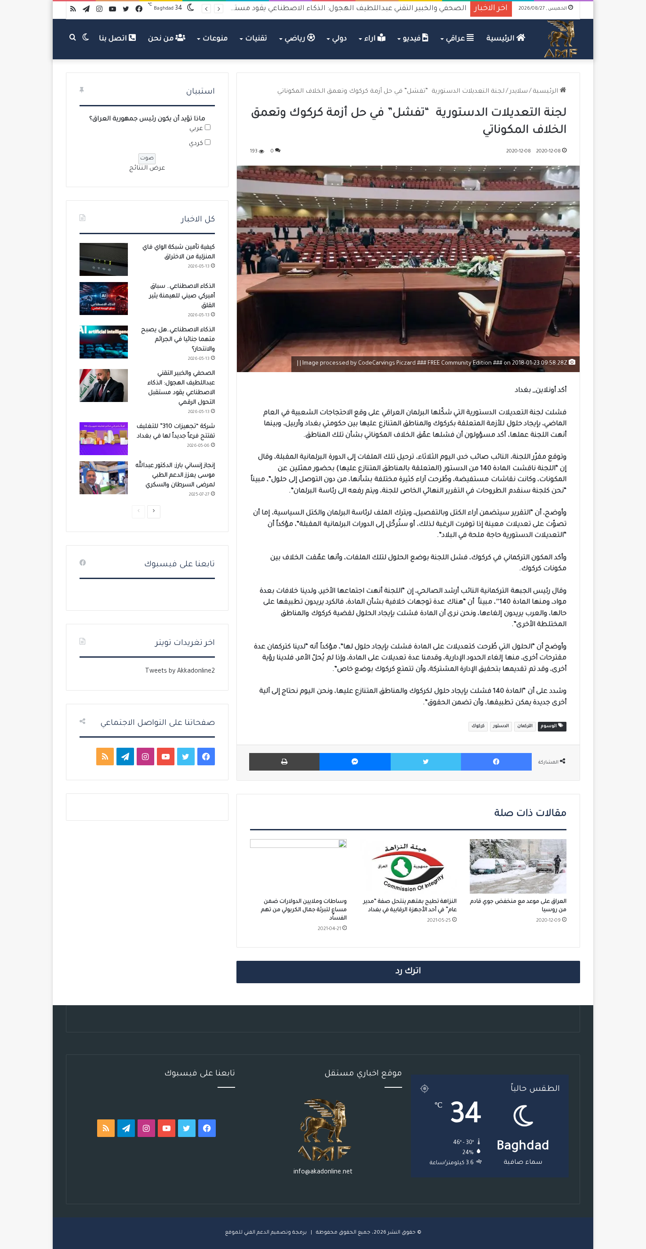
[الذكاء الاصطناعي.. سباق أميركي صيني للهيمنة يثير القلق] (104, 298)
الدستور (501, 726)
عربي (196, 129)
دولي (339, 39)
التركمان (525, 726)
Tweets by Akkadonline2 (180, 671)
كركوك (478, 726)
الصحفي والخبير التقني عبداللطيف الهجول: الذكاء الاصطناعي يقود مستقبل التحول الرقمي (320, 9)
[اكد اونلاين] (561, 39)
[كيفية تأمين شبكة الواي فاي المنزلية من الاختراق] (104, 259)
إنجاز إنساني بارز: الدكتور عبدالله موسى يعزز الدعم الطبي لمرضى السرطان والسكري (175, 476)
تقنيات (256, 39)
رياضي (296, 39)
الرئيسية (501, 39)
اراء (370, 39)
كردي (196, 144)
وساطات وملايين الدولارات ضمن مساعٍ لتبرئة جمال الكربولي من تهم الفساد (304, 910)
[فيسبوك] (496, 762)
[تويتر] (426, 762)
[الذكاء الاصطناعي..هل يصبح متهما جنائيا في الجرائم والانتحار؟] (104, 342)
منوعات (215, 39)
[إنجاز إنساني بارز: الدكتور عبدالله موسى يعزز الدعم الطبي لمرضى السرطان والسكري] (104, 477)
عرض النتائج (147, 168)
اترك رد (408, 971)
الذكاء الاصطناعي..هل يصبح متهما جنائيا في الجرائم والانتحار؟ (178, 340)
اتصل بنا (114, 39)
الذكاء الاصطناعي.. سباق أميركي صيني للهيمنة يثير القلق (182, 296)
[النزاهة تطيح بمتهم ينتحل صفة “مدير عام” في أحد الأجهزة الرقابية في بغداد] (408, 866)
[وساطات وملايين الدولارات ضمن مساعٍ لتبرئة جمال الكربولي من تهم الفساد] (298, 866)
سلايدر (518, 91)
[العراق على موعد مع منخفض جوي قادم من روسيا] (518, 866)
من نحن (161, 39)
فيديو (412, 39)
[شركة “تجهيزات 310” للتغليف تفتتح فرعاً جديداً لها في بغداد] (104, 438)
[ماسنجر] (354, 762)
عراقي (456, 39)
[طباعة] (284, 762)
